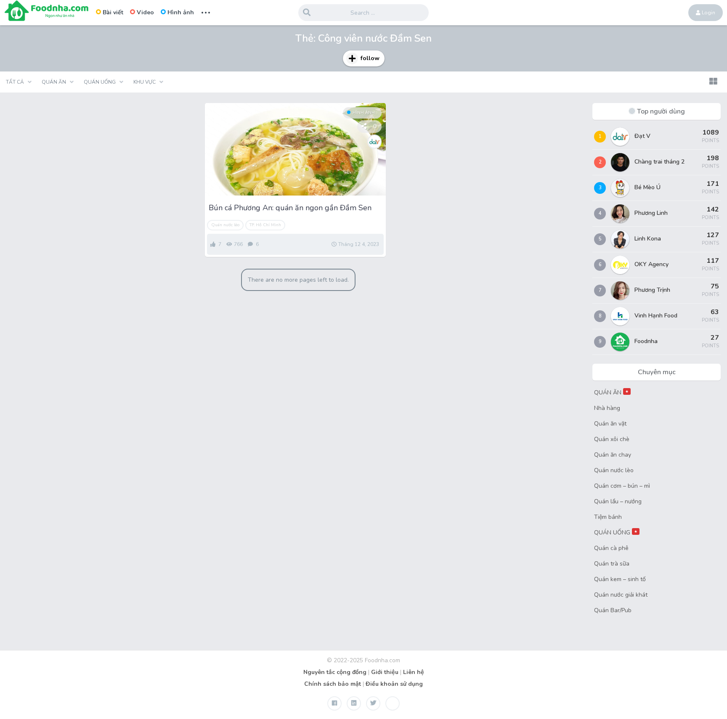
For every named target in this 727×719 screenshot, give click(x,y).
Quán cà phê (611, 548)
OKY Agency (651, 264)
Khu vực (144, 82)
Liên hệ (413, 672)
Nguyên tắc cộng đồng (334, 672)
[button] (713, 82)
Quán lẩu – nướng (618, 501)
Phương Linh (651, 213)
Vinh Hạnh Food (655, 316)
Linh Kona (647, 239)
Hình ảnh (180, 12)
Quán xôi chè (611, 439)
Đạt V (642, 136)
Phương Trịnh (652, 290)
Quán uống (100, 82)
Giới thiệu (384, 672)
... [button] (206, 11)
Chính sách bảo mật (332, 684)
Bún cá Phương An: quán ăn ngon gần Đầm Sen (290, 207)
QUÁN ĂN (611, 393)
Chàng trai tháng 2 (659, 162)
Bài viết (113, 12)
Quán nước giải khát (620, 595)
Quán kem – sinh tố (620, 579)
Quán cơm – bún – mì (622, 486)
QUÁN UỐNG (615, 533)
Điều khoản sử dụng (394, 684)
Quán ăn (54, 82)
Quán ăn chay (612, 455)
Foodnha (646, 341)
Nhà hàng (607, 408)
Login (707, 12)
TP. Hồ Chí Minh (265, 225)
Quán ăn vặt (610, 424)
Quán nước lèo (225, 225)
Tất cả (15, 82)
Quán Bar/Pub (612, 610)
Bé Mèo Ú (647, 187)
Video (145, 12)
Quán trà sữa (611, 564)
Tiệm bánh (608, 517)
